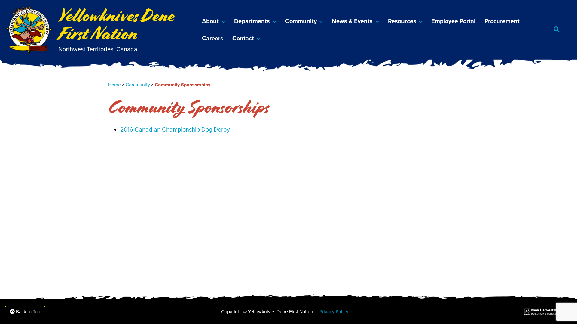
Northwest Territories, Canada (97, 49)
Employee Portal (453, 21)
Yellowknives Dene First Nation (116, 25)
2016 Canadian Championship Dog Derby (175, 129)
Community (301, 21)
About (210, 21)
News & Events (352, 21)
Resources (402, 21)
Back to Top (27, 312)
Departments (252, 21)
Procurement (502, 21)
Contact (243, 38)
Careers (212, 38)
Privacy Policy (333, 312)
